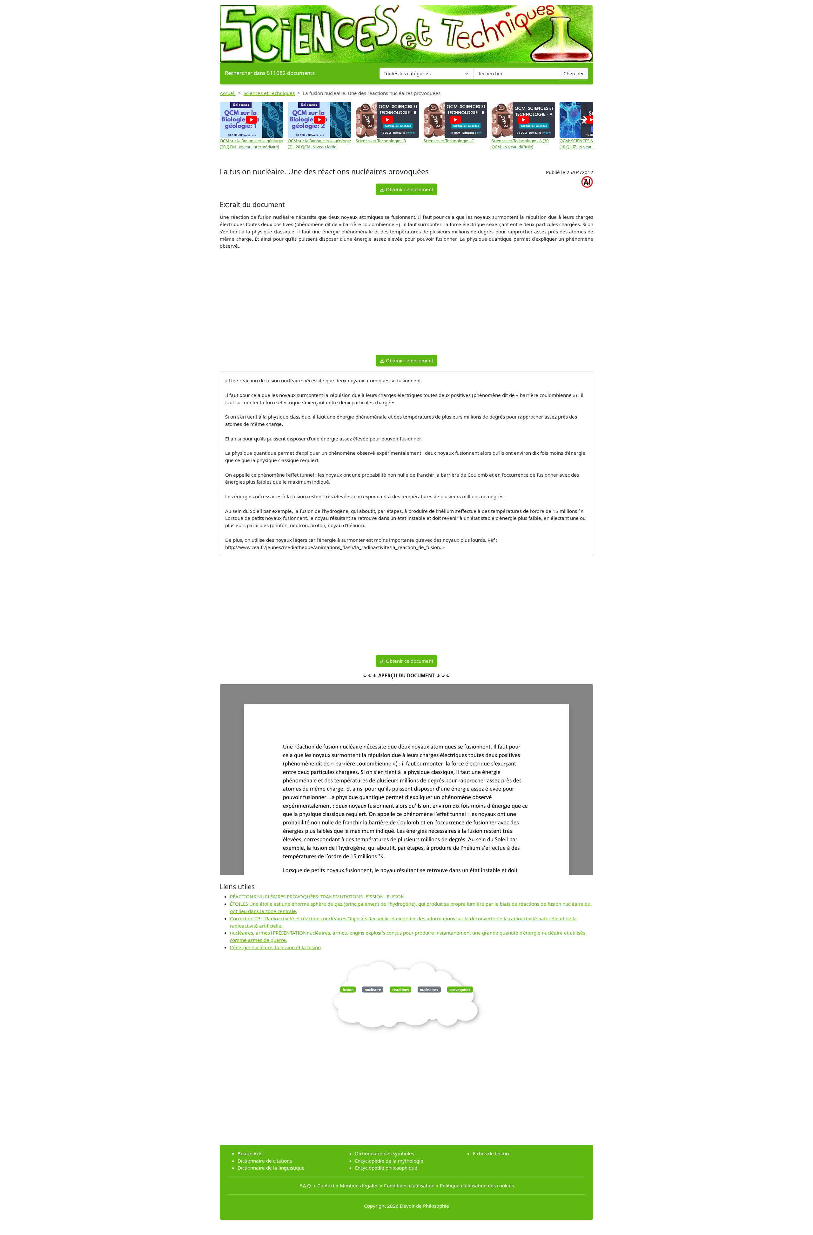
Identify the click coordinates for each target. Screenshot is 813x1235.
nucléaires (429, 989)
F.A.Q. (305, 1185)
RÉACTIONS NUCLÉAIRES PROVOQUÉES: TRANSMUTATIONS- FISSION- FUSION (317, 896)
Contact (325, 1185)
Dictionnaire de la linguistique (271, 1168)
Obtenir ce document (409, 189)
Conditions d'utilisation (409, 1185)
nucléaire (373, 989)
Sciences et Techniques (269, 93)
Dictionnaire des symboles (384, 1153)
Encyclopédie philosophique (386, 1168)
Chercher (573, 73)
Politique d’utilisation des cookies (477, 1185)
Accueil (228, 93)
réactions (400, 989)
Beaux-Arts (250, 1153)
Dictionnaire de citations (265, 1161)
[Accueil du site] (406, 31)
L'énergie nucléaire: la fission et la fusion (275, 947)
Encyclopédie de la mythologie (389, 1161)
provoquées (459, 989)
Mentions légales (359, 1185)
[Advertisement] (406, 305)
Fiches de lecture (492, 1153)
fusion (348, 989)
